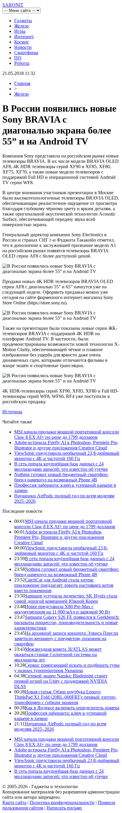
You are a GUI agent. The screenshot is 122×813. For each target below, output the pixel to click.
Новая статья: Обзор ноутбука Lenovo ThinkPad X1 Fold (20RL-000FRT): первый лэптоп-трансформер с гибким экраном (65, 697)
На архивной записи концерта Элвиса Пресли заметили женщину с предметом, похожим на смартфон (66, 638)
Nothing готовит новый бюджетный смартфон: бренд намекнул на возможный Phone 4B (61, 477)
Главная (22, 83)
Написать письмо (64, 807)
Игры (19, 31)
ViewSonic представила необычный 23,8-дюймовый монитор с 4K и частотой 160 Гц (66, 456)
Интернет (24, 36)
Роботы (21, 63)
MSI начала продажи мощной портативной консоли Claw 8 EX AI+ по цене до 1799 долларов (66, 434)
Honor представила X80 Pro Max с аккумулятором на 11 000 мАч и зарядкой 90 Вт (62, 609)
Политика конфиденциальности (62, 802)
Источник (12, 411)
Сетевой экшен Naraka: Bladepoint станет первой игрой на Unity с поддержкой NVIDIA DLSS (60, 681)
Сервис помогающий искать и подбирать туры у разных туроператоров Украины (67, 668)
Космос (21, 41)
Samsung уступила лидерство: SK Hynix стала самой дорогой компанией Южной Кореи (65, 598)
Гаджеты (23, 20)
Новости (23, 47)
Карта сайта (14, 802)
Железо (21, 25)
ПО (17, 57)
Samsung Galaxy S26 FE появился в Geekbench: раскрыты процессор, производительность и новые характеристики (66, 622)
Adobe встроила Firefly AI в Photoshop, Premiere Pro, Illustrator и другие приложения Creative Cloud (66, 445)
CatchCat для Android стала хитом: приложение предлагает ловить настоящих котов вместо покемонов (63, 585)
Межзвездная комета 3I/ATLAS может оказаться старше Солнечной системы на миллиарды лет (58, 654)
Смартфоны (26, 52)
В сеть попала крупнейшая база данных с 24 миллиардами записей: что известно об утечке (61, 466)
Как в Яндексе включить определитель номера (72, 707)
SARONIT (12, 4)
